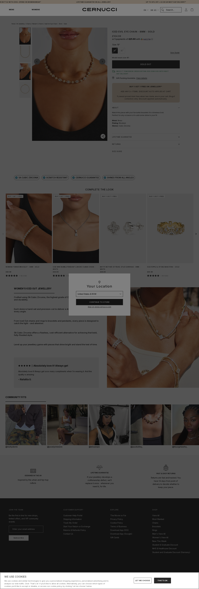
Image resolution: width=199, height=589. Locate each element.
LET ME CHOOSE (142, 580)
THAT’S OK (162, 580)
